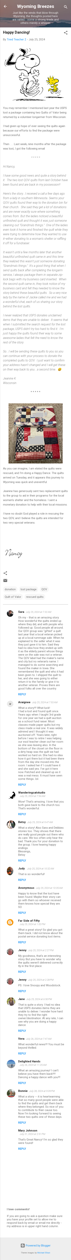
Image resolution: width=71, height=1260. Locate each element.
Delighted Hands (29, 1061)
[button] (65, 33)
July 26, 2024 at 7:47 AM (38, 1038)
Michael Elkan (43, 1253)
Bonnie (23, 1091)
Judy (22, 868)
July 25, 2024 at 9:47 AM (40, 822)
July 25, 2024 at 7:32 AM (38, 612)
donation (10, 589)
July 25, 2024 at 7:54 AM (32, 796)
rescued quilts (35, 597)
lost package (29, 589)
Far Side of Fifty (29, 920)
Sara (21, 612)
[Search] (65, 7)
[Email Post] (5, 582)
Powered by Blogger (38, 1245)
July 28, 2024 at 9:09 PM (42, 1091)
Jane (21, 999)
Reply (22, 694)
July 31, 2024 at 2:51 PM (32, 1134)
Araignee (24, 702)
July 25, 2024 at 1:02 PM (32, 924)
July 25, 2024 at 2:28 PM (41, 979)
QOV (44, 589)
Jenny (22, 950)
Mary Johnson (27, 1130)
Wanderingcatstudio (31, 792)
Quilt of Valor (13, 597)
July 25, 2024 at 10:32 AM (40, 868)
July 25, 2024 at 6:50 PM (39, 999)
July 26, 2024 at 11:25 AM (33, 1064)
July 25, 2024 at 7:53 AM (45, 702)
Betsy (22, 822)
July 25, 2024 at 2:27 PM (41, 950)
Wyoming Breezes (35, 6)
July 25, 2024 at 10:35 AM (49, 888)
